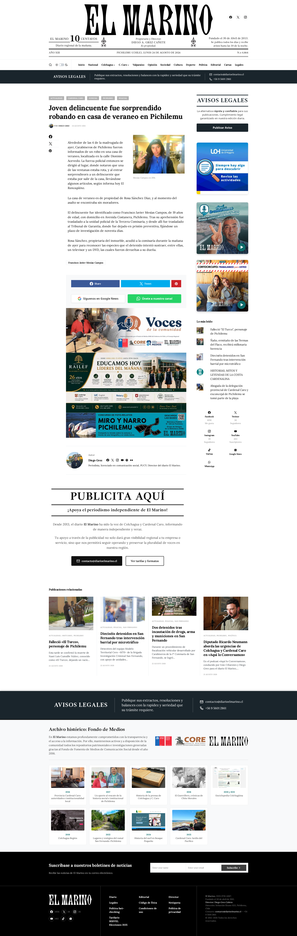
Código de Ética (148, 902)
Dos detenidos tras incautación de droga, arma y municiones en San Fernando (173, 633)
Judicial (93, 98)
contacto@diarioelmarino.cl (99, 561)
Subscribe (232, 867)
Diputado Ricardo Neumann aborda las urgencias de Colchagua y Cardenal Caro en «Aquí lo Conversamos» (226, 648)
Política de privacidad (175, 910)
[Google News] (70, 918)
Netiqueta (174, 902)
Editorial (144, 897)
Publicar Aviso (222, 128)
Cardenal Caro (75, 98)
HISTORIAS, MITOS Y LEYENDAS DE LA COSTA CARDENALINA (226, 375)
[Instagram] (245, 17)
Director (174, 897)
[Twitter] (238, 17)
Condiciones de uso (148, 910)
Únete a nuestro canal (157, 298)
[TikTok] (63, 918)
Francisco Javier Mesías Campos (85, 262)
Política (232, 635)
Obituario (67, 635)
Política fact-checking (116, 910)
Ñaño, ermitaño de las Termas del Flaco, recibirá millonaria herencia (229, 344)
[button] (50, 64)
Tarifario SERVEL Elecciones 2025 (118, 921)
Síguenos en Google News (100, 298)
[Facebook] (230, 17)
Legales (113, 902)
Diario (113, 897)
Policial (123, 98)
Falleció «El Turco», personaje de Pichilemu (67, 644)
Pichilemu (108, 98)
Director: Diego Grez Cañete (219, 902)
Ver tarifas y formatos (145, 561)
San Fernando (130, 627)
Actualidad (56, 98)
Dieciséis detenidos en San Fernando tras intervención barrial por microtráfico (228, 359)
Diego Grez (95, 460)
